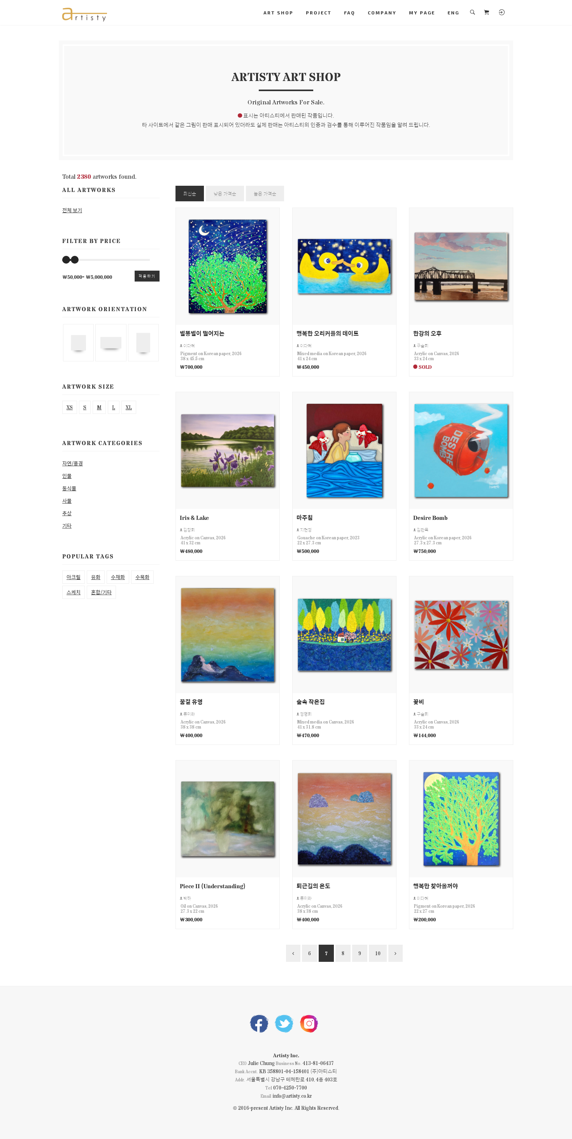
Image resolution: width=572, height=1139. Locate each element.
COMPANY (382, 12)
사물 (67, 500)
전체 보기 (72, 210)
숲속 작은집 (311, 701)
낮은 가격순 (225, 193)
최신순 (189, 193)
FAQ (349, 12)
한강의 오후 (427, 333)
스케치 (74, 592)
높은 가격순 (265, 193)
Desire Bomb (430, 517)
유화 (95, 577)
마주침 (305, 517)
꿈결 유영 (191, 701)
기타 (67, 525)
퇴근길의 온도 (313, 885)
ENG (453, 12)
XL (129, 407)
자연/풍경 (72, 463)
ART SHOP (278, 12)
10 (378, 953)
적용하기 (147, 276)
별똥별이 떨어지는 (202, 333)
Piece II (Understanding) (213, 885)
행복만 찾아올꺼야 (435, 885)
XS (70, 407)
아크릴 (74, 577)
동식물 (69, 488)
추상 (67, 513)
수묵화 (142, 577)
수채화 (118, 577)
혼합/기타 (101, 592)
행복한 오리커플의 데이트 (328, 333)
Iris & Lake (194, 517)
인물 (67, 476)
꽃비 (418, 701)
